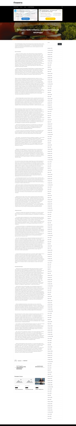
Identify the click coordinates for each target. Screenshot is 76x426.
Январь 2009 (50, 328)
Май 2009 (49, 319)
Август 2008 (50, 338)
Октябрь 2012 (50, 233)
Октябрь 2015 (50, 157)
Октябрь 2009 (50, 309)
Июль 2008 (49, 340)
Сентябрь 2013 (50, 210)
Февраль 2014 (50, 199)
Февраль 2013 (50, 224)
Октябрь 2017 (50, 107)
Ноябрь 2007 (50, 357)
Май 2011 (49, 269)
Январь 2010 (50, 302)
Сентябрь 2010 (50, 285)
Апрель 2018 (50, 94)
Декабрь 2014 (50, 178)
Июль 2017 (49, 113)
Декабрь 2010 (50, 279)
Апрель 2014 (50, 195)
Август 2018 (50, 86)
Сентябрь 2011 (50, 260)
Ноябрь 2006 (50, 382)
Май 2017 (49, 117)
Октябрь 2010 (50, 283)
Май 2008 (49, 344)
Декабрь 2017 (50, 102)
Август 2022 (50, 62)
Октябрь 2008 (50, 334)
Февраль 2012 (50, 250)
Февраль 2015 (50, 174)
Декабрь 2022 (50, 56)
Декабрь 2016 (50, 128)
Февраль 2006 (50, 401)
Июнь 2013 (49, 216)
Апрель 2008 (50, 346)
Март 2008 (49, 349)
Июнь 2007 (49, 367)
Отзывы (21, 16)
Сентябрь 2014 (50, 184)
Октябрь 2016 (50, 132)
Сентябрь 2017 (50, 109)
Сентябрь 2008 (50, 336)
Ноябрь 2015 (50, 155)
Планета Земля (16, 7)
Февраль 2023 (50, 52)
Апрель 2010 (50, 296)
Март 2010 (49, 298)
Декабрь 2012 (50, 229)
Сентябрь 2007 (50, 361)
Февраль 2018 (50, 98)
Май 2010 (49, 294)
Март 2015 (49, 172)
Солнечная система (29, 389)
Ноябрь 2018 (50, 79)
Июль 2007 (49, 365)
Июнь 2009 (49, 317)
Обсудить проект (25, 18)
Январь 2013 (50, 227)
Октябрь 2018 (50, 81)
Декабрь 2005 (50, 405)
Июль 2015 (49, 163)
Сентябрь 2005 (50, 412)
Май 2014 (49, 193)
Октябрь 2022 (50, 60)
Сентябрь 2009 (50, 311)
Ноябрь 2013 (50, 206)
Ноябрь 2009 (50, 306)
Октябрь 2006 (50, 384)
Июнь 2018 (49, 90)
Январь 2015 (50, 176)
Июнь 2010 (49, 292)
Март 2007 (49, 374)
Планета (18, 2)
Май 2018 (49, 92)
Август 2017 (50, 111)
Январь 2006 (50, 403)
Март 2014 (49, 197)
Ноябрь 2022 (50, 58)
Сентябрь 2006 (50, 386)
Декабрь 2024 (50, 48)
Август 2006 (50, 388)
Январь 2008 (50, 353)
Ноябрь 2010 (50, 281)
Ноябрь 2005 (50, 407)
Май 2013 (49, 218)
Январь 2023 (50, 54)
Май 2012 (49, 243)
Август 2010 (50, 288)
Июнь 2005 (49, 418)
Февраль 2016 (50, 149)
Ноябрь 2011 (50, 256)
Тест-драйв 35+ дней (50, 18)
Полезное (16, 387)
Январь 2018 (50, 100)
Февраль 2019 (50, 73)
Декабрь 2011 (50, 254)
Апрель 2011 (50, 271)
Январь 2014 (50, 201)
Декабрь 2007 (50, 355)
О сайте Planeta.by (31, 7)
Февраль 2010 (50, 300)
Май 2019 (49, 67)
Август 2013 (50, 212)
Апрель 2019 (50, 69)
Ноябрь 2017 (50, 105)
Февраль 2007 (50, 376)
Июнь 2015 (49, 166)
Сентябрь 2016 (50, 134)
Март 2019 (49, 71)
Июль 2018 (49, 88)
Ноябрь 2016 (50, 130)
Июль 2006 (49, 391)
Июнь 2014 (49, 191)
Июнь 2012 (49, 241)
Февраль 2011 (50, 275)
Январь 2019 (50, 75)
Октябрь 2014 (50, 182)
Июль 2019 (49, 65)
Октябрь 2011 (50, 258)
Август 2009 (50, 313)
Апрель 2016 (50, 145)
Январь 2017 (50, 126)
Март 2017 (49, 121)
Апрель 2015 (50, 170)
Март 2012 (49, 248)
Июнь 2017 (49, 115)
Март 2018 (49, 96)
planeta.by (25, 360)
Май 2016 (49, 142)
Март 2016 (49, 147)
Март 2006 (49, 399)
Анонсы (21, 7)
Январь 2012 (50, 252)
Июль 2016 (49, 138)
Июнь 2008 (49, 342)
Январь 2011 (50, 277)
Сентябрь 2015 (50, 159)
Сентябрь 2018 (50, 84)
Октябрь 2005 (50, 410)
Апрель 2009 (50, 321)
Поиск (49, 42)
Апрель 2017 (50, 119)
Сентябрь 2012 (50, 235)
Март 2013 (49, 222)
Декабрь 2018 (50, 77)
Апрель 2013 (50, 220)
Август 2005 (50, 414)
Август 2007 (50, 363)
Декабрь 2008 (50, 330)
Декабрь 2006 (50, 380)
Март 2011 (49, 273)
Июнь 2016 (49, 140)
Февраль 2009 (50, 325)
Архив (25, 7)
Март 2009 (49, 323)
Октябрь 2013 (50, 208)
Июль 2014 (49, 189)
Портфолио (18, 16)
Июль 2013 (49, 214)
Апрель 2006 (50, 397)
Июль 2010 (49, 290)
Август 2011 (49, 262)
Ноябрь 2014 (50, 180)
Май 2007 (49, 370)
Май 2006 (49, 395)
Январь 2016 (50, 151)
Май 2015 (49, 168)
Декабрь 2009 (50, 304)
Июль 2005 (49, 416)
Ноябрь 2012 (50, 231)
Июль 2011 (49, 264)
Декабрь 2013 (50, 203)
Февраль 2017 (50, 123)
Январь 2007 (50, 378)
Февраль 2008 (50, 351)
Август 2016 (50, 136)
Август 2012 (50, 237)
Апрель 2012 (50, 245)
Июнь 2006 (49, 393)
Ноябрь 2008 (50, 332)
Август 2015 (50, 161)
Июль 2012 (49, 239)
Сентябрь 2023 (50, 50)
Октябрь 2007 (50, 359)
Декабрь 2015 (50, 153)
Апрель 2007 (50, 372)
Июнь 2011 (49, 267)
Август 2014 (50, 187)
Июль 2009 (49, 315)
